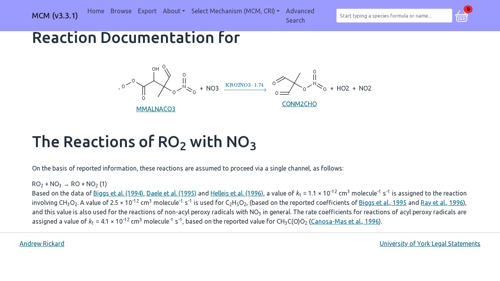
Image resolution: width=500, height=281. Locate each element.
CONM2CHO (299, 103)
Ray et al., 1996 (442, 202)
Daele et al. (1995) (171, 193)
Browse (121, 10)
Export (147, 10)
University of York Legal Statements (430, 243)
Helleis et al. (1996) (237, 193)
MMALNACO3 (155, 108)
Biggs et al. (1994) (118, 193)
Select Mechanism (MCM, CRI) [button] (233, 10)
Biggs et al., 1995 (383, 202)
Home (96, 10)
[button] (461, 14)
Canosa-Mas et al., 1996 (345, 221)
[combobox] (396, 15)
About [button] (171, 10)
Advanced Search (300, 15)
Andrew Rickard (42, 243)
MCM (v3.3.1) (55, 15)
